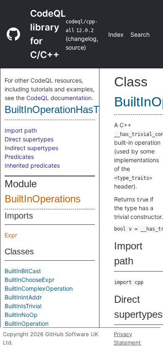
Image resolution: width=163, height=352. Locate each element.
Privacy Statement (127, 338)
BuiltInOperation (26, 323)
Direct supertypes (29, 139)
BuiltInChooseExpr (29, 279)
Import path (21, 130)
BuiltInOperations (43, 198)
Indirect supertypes (31, 147)
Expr (11, 235)
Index (116, 34)
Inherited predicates (32, 165)
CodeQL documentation (59, 97)
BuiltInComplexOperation (39, 288)
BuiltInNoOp (21, 314)
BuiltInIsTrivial (23, 305)
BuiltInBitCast (23, 270)
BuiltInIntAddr (23, 297)
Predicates (19, 156)
